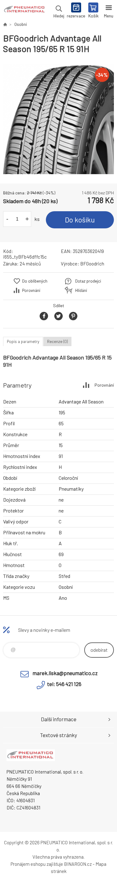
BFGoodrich (92, 263)
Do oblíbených (34, 281)
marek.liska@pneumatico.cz (65, 673)
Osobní (20, 24)
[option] (58, 119)
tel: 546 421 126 (64, 684)
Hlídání (81, 290)
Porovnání (31, 290)
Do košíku (80, 219)
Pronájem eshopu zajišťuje (37, 864)
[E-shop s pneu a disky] (5, 24)
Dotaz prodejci (88, 281)
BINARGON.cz (78, 864)
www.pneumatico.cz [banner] (24, 11)
